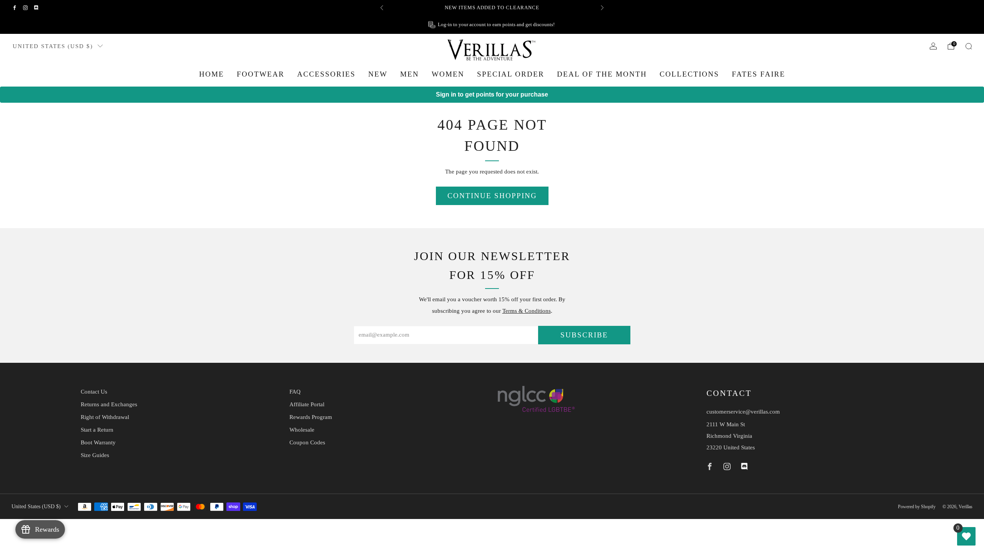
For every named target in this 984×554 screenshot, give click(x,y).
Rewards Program (310, 417)
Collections (689, 74)
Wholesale (301, 430)
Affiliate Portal (306, 404)
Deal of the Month (602, 74)
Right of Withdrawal (105, 417)
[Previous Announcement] (382, 8)
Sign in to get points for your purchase (492, 94)
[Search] (968, 46)
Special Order (510, 74)
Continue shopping (492, 196)
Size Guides (95, 455)
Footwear (260, 74)
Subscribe (584, 335)
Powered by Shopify (917, 506)
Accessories (326, 74)
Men (409, 74)
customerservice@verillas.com (743, 412)
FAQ (295, 392)
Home (211, 74)
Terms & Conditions (526, 311)
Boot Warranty (98, 442)
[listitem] (492, 8)
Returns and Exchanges (109, 404)
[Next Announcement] (602, 8)
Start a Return (97, 430)
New (377, 74)
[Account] (933, 46)
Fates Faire (758, 74)
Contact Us (94, 392)
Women (448, 74)
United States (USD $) (53, 46)
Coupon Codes (307, 442)
